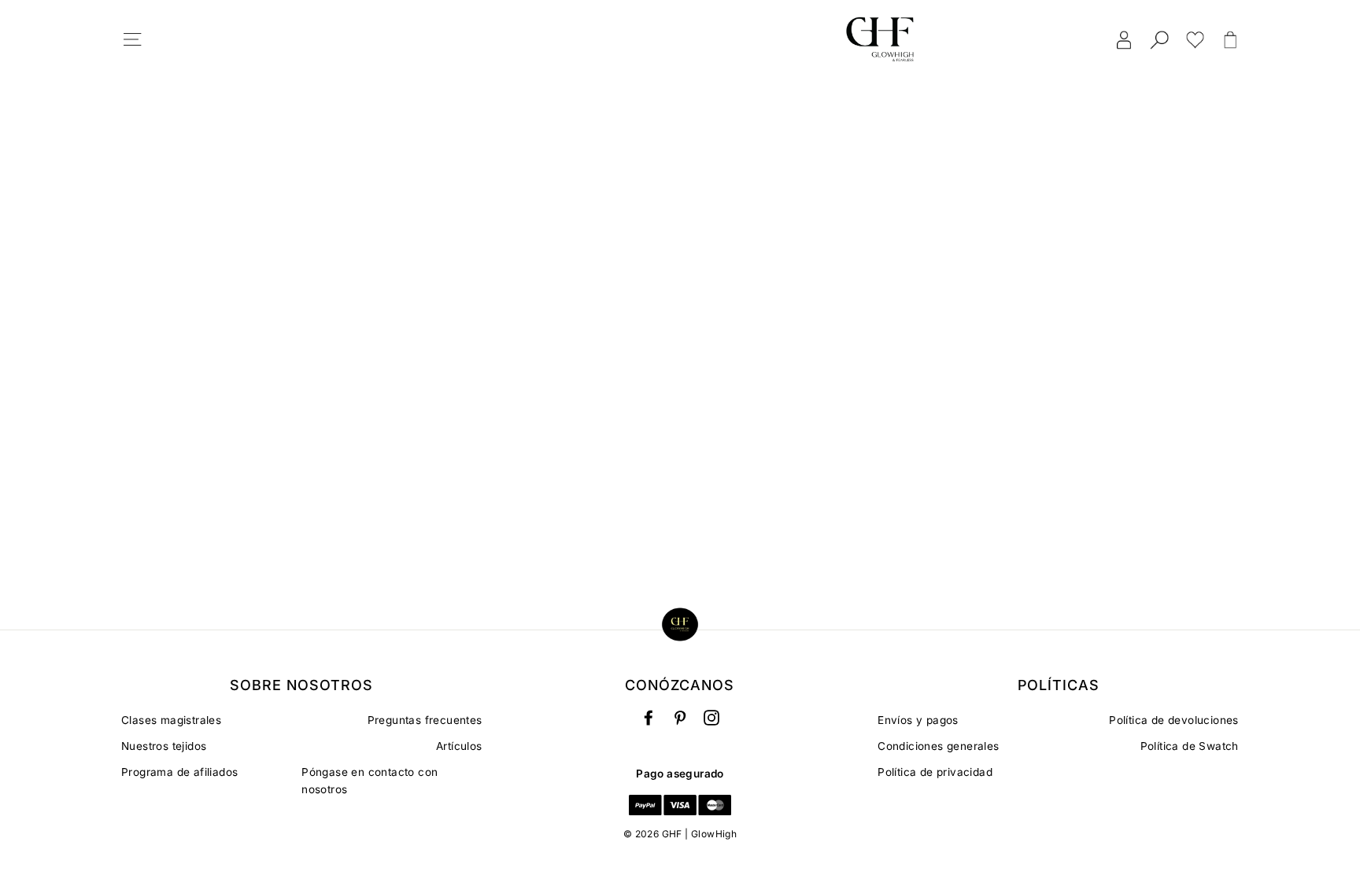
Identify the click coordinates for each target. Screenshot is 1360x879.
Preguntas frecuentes (425, 720)
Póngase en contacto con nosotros (369, 781)
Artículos (459, 746)
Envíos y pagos (918, 720)
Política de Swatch (1189, 746)
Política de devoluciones (1174, 720)
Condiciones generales (938, 746)
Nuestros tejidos (163, 746)
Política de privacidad (935, 772)
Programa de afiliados (179, 772)
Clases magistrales (171, 720)
